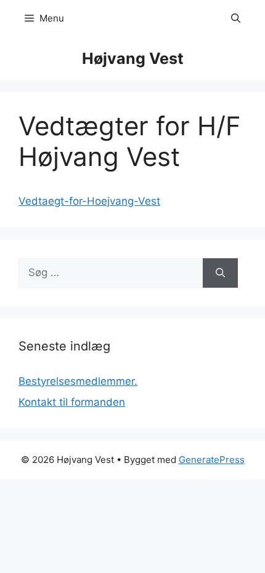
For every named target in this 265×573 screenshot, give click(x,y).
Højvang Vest (133, 58)
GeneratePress (212, 459)
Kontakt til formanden (71, 402)
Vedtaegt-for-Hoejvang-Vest (89, 201)
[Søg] (220, 273)
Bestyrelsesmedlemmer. (77, 381)
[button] (236, 18)
